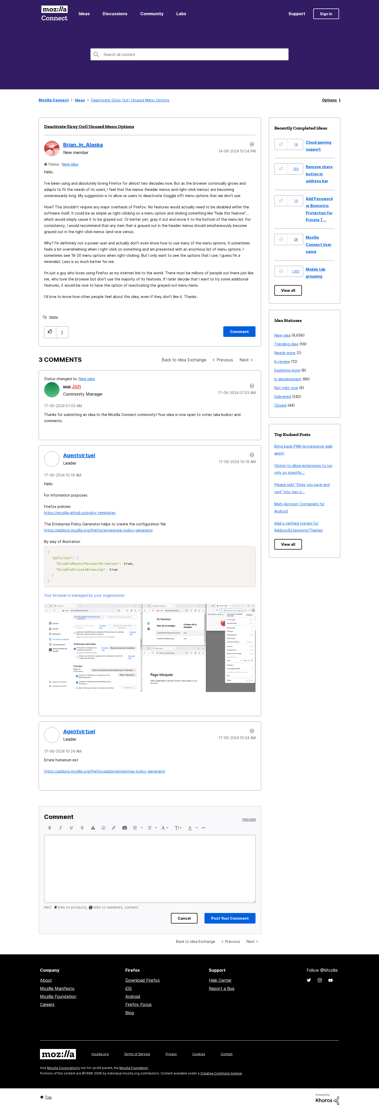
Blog (129, 1012)
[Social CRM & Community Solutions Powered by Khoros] (327, 1099)
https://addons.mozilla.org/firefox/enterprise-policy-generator (98, 530)
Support (297, 13)
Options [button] (329, 100)
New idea (70, 164)
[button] (50, 332)
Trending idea (286, 344)
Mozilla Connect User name (319, 244)
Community (151, 13)
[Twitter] (309, 980)
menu (53, 317)
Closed (280, 405)
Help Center (220, 980)
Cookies (198, 1054)
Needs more (284, 353)
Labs (181, 13)
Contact (227, 1054)
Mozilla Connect (54, 13)
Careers (47, 1004)
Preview (249, 819)
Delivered (282, 396)
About (46, 980)
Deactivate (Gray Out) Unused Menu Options (89, 126)
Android (132, 996)
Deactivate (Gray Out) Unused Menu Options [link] (130, 100)
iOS (128, 988)
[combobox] (189, 54)
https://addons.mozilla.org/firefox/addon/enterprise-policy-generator (104, 771)
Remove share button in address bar (319, 174)
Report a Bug (221, 988)
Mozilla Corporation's (63, 1068)
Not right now (286, 388)
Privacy (171, 1054)
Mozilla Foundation (58, 996)
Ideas (84, 13)
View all (288, 290)
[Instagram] (319, 980)
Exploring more (287, 370)
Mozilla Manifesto (57, 988)
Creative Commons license (221, 1073)
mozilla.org (100, 1054)
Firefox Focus (138, 1004)
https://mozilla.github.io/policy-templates (80, 512)
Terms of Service (137, 1054)
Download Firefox (142, 980)
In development (287, 379)
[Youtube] (330, 980)
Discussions (115, 13)
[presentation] (50, 827)
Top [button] (48, 1097)
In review (282, 361)
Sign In (326, 14)
